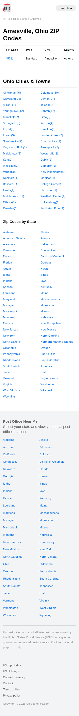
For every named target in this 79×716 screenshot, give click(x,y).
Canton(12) (48, 110)
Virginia (8, 384)
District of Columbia (53, 256)
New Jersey (10, 329)
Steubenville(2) (12, 141)
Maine (44, 293)
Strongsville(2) (50, 147)
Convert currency (14, 677)
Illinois (44, 274)
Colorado (9, 250)
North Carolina (50, 335)
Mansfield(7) (11, 117)
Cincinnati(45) (12, 92)
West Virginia (11, 390)
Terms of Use (11, 689)
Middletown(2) (12, 153)
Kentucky (46, 286)
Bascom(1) (10, 184)
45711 (10, 58)
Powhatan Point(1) (52, 208)
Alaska (45, 232)
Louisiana (9, 293)
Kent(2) (8, 159)
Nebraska (47, 317)
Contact (8, 683)
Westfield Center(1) (53, 196)
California (47, 244)
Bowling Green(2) (52, 135)
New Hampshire (51, 323)
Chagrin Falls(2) (51, 141)
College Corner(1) (52, 184)
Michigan (9, 305)
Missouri (46, 311)
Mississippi (10, 311)
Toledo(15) (47, 104)
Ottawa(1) (9, 202)
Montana (8, 317)
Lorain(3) (9, 135)
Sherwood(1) (49, 190)
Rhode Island (11, 360)
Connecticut (48, 250)
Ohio (24, 18)
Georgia (46, 262)
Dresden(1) (10, 208)
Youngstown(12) (13, 110)
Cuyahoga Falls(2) (15, 147)
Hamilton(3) (48, 129)
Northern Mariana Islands (57, 341)
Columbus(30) (50, 92)
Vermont (8, 378)
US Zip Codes (12, 665)
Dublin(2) (46, 159)
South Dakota (11, 366)
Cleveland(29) (12, 98)
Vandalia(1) (10, 171)
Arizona (45, 238)
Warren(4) (47, 123)
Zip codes (14, 18)
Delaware (9, 256)
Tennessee (47, 366)
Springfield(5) (11, 123)
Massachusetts (50, 299)
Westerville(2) (49, 153)
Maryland (9, 299)
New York (9, 335)
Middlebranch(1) (13, 196)
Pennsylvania (11, 353)
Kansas (8, 286)
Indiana (8, 280)
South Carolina (50, 360)
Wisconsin (47, 390)
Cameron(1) (48, 165)
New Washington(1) (53, 171)
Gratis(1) (8, 190)
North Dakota (11, 341)
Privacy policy (11, 695)
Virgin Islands (49, 378)
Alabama (8, 232)
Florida (7, 262)
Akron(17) (9, 104)
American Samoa (14, 238)
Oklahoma (9, 347)
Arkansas (9, 244)
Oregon (45, 347)
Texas (7, 372)
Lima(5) (45, 117)
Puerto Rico (48, 353)
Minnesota (47, 305)
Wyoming (9, 396)
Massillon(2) (11, 165)
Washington (48, 384)
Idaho (6, 274)
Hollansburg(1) (50, 202)
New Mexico (48, 329)
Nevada (8, 323)
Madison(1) (48, 177)
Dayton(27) (48, 98)
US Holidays (11, 671)
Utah (44, 372)
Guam (7, 268)
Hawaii (45, 268)
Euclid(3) (8, 129)
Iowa (44, 280)
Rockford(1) (10, 177)
